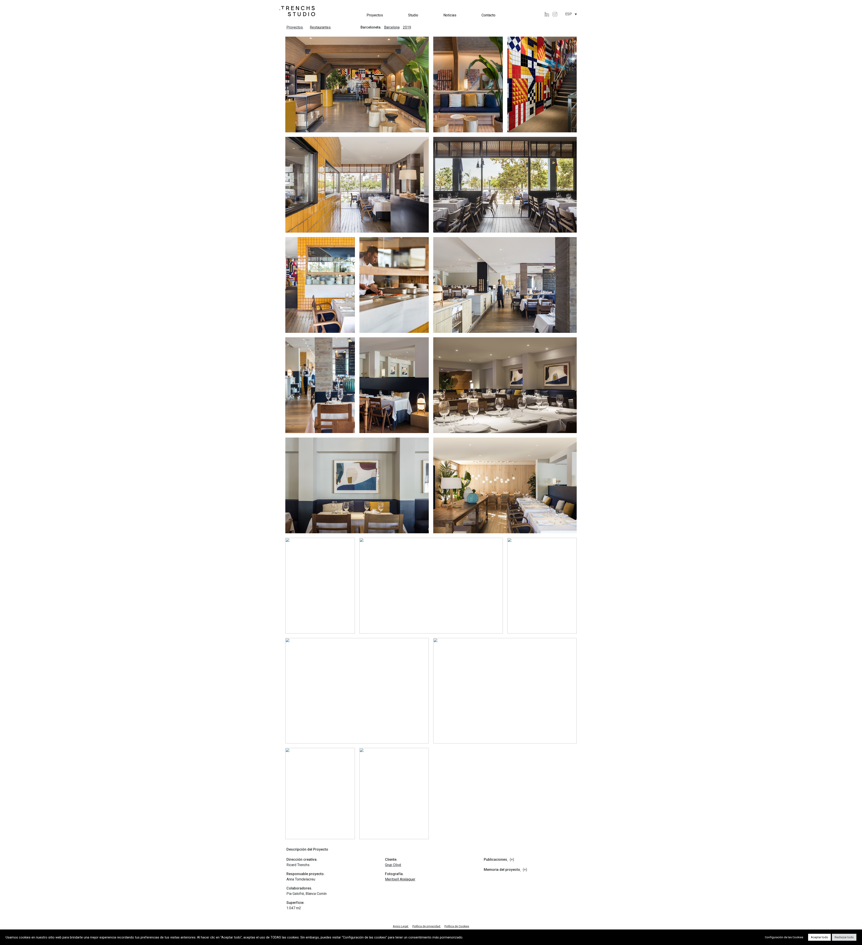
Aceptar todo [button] (819, 937)
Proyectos (375, 15)
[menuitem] (571, 14)
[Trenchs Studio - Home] (297, 11)
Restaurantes (320, 27)
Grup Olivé (393, 865)
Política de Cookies (456, 926)
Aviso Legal (401, 926)
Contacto (488, 15)
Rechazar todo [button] (844, 937)
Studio (413, 15)
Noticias (449, 15)
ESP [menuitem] (568, 14)
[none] (571, 14)
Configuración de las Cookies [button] (784, 937)
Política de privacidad (426, 926)
